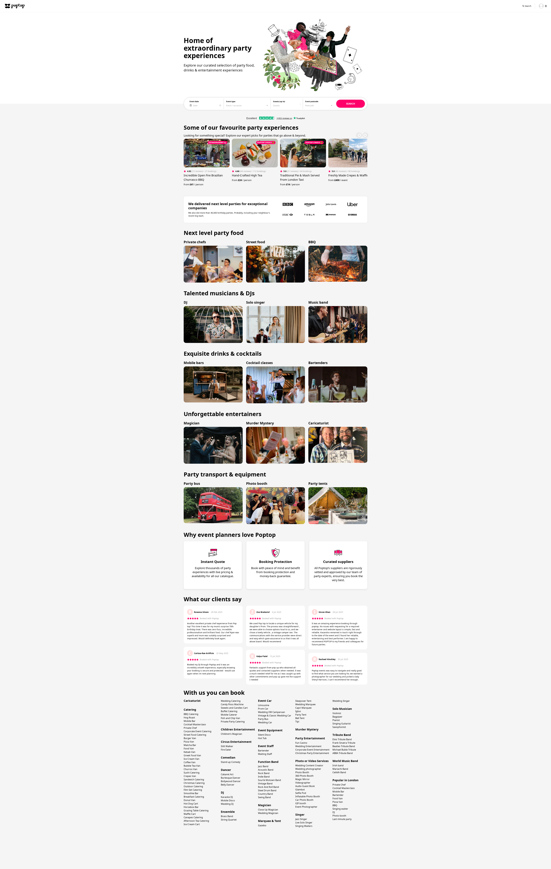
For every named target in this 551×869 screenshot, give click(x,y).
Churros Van (190, 769)
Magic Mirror (302, 779)
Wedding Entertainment (308, 746)
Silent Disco (264, 734)
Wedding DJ (227, 803)
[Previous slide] (359, 135)
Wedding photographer (308, 768)
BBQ (334, 805)
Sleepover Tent (303, 700)
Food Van (189, 748)
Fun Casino (301, 742)
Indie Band (264, 776)
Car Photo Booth (304, 799)
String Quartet (229, 819)
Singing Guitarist (341, 723)
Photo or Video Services (312, 761)
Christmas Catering (194, 783)
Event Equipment (270, 730)
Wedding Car (265, 722)
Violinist (336, 713)
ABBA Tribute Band (342, 753)
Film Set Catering (193, 789)
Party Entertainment (310, 738)
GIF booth (300, 803)
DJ (222, 792)
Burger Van (190, 738)
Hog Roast (189, 717)
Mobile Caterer (229, 714)
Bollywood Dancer (231, 781)
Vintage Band (265, 783)
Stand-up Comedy (230, 762)
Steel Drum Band (267, 790)
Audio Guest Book (305, 786)
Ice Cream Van (191, 758)
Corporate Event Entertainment (312, 749)
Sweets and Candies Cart (234, 707)
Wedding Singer (341, 700)
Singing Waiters (303, 826)
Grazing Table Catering (196, 810)
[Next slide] (365, 135)
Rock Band (263, 773)
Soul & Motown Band (269, 780)
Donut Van (189, 800)
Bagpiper (337, 716)
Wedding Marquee (305, 704)
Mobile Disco (228, 800)
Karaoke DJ (227, 797)
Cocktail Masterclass (195, 724)
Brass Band (227, 816)
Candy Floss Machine (232, 704)
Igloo (298, 711)
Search (528, 6)
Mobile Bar (189, 721)
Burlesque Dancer (230, 777)
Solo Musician (342, 709)
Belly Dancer (227, 784)
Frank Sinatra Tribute (343, 742)
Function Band (268, 762)
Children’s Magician (231, 733)
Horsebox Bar (191, 807)
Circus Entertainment (236, 742)
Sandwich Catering (194, 779)
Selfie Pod (300, 793)
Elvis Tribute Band (342, 739)
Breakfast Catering (194, 796)
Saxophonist (339, 727)
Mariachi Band (340, 768)
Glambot (300, 789)
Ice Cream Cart (192, 824)
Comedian (228, 757)
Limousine (263, 705)
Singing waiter (340, 808)
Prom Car (263, 708)
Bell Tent (299, 718)
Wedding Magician (268, 813)
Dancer (226, 770)
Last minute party (342, 819)
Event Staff (265, 746)
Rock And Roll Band (268, 787)
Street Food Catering (195, 734)
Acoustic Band (265, 769)
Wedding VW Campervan (271, 712)
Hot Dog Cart (191, 803)
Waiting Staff (265, 754)
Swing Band (264, 797)
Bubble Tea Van (192, 765)
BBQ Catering (191, 714)
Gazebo (262, 825)
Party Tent (300, 714)
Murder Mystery (306, 729)
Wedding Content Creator (309, 765)
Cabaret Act (227, 774)
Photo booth (339, 815)
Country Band (265, 793)
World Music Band (345, 761)
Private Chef (190, 727)
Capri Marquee (303, 707)
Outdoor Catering (193, 786)
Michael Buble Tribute (344, 749)
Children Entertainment (238, 729)
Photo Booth (302, 772)
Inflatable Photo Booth (307, 796)
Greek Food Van (192, 755)
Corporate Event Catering (197, 731)
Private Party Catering (233, 721)
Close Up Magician (268, 809)
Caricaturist (192, 701)
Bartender (263, 750)
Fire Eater (226, 749)
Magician (264, 805)
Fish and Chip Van (230, 718)
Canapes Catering (193, 817)
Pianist (336, 720)
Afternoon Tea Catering (196, 820)
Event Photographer (306, 806)
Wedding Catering (230, 700)
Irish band (338, 765)
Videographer (302, 782)
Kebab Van (189, 752)
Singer (299, 815)
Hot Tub (262, 738)
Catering (190, 710)
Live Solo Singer (303, 822)
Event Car (265, 701)
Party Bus (263, 719)
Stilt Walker (227, 746)
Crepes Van (190, 776)
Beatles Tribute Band (343, 746)
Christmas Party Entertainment (312, 753)
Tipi (297, 721)
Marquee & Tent (269, 821)
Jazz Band (263, 766)
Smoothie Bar (191, 793)
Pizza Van (189, 741)
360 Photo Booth (304, 775)
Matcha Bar (190, 745)
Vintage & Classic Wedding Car (274, 715)
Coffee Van (189, 762)
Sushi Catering (191, 772)
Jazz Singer (301, 819)
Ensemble (228, 812)
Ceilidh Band (339, 772)
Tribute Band (341, 735)
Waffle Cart (190, 814)
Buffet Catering (229, 711)
